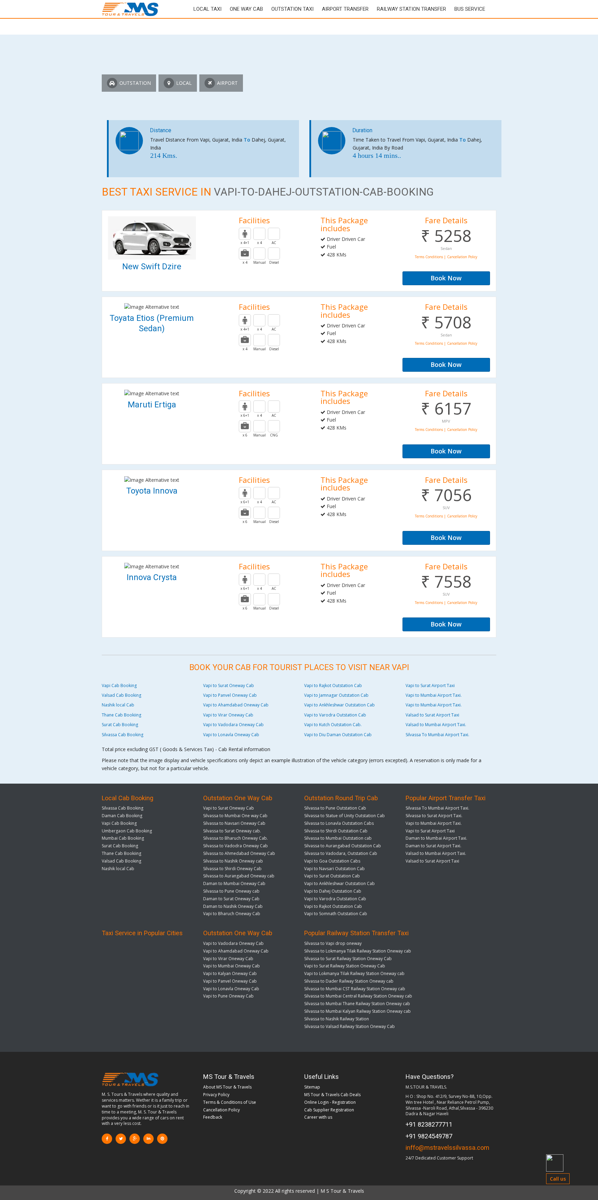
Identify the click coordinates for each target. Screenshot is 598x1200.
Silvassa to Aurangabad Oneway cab (238, 876)
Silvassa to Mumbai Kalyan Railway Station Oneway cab (357, 1011)
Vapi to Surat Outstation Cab (332, 876)
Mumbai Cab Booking (123, 838)
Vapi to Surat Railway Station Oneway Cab (344, 966)
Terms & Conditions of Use (229, 1102)
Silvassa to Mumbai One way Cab (235, 816)
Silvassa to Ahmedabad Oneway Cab (239, 853)
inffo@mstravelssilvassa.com (447, 1147)
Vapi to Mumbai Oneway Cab (231, 966)
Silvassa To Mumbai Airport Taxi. (437, 735)
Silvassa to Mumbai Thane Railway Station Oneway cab (357, 1004)
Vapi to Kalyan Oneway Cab (230, 973)
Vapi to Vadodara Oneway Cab (233, 725)
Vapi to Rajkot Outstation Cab (333, 685)
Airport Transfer (345, 9)
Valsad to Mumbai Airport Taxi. (436, 725)
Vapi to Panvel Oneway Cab (230, 695)
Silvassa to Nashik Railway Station (336, 1019)
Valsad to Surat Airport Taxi (432, 715)
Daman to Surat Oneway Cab (231, 899)
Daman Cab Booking (122, 816)
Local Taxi (207, 9)
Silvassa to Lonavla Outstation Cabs (339, 823)
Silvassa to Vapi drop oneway (333, 943)
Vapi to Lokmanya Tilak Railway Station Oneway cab (354, 973)
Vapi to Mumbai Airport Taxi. (434, 695)
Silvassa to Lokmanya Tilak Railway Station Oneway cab (357, 951)
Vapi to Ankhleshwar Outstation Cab (339, 705)
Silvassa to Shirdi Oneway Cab (232, 869)
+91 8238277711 (429, 1124)
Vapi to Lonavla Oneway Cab (231, 735)
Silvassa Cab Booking (122, 735)
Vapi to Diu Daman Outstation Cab (338, 735)
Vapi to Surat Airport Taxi (430, 685)
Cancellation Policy (221, 1110)
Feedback (212, 1117)
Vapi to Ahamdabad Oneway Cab (236, 705)
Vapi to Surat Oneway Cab (228, 685)
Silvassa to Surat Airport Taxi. (434, 816)
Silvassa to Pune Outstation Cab (335, 808)
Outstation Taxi (292, 9)
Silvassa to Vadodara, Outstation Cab (340, 853)
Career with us (318, 1117)
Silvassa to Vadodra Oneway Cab (235, 846)
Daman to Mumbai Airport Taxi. (436, 838)
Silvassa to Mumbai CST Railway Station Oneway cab (354, 989)
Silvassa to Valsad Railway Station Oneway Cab (349, 1026)
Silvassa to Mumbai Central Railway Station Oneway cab (358, 996)
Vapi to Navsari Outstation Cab (334, 869)
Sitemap (312, 1087)
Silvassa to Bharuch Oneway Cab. (235, 838)
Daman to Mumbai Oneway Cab (234, 883)
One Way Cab (246, 9)
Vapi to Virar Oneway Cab (228, 715)
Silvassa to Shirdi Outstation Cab (336, 831)
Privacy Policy (216, 1095)
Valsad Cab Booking (121, 695)
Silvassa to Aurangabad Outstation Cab (342, 846)
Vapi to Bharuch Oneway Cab (231, 914)
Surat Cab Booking (120, 725)
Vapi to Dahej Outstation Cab (332, 891)
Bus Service (469, 9)
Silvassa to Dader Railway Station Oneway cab (348, 981)
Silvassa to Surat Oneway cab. (232, 831)
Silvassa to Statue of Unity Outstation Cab (344, 816)
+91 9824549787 (429, 1136)
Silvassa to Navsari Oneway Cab (234, 823)
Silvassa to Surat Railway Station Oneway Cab (348, 959)
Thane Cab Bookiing (121, 715)
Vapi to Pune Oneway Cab (228, 996)
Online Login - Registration (330, 1102)
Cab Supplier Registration (329, 1110)
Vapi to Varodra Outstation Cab (335, 715)
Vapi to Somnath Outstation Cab (335, 914)
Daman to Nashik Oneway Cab (233, 906)
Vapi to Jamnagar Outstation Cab (336, 695)
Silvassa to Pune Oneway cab (231, 891)
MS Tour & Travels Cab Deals (332, 1095)
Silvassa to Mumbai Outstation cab (338, 838)
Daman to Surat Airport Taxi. (433, 846)
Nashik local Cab (118, 705)
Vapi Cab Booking (119, 685)
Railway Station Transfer (411, 9)
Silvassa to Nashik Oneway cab (233, 861)
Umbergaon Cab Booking (127, 831)
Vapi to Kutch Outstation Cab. (333, 725)
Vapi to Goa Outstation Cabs (332, 861)
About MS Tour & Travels (227, 1087)
